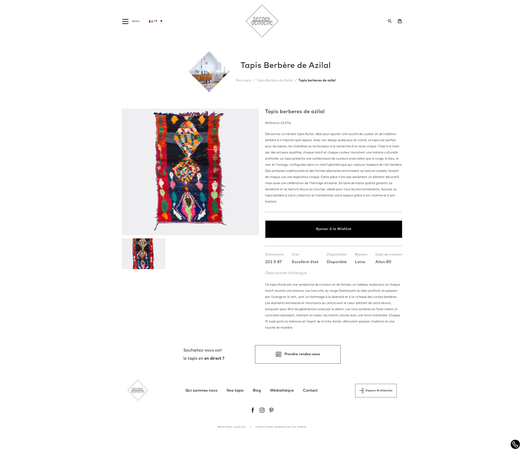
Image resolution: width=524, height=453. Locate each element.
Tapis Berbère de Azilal (275, 80)
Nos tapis (243, 80)
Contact (310, 390)
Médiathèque (282, 390)
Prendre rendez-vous (302, 354)
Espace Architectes (379, 390)
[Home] (262, 21)
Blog (257, 390)
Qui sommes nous (201, 390)
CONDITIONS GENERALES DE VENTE (281, 427)
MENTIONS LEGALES (232, 427)
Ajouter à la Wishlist (333, 229)
